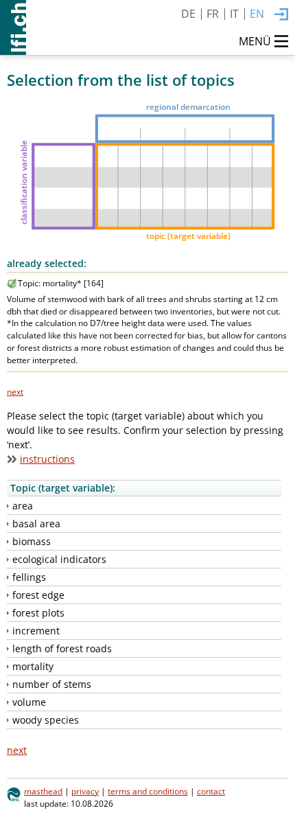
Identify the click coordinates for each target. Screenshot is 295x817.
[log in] (281, 15)
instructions (47, 458)
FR (212, 13)
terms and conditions (148, 790)
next (15, 391)
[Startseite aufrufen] (13, 27)
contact (211, 790)
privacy (85, 790)
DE (188, 13)
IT (234, 13)
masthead (43, 790)
